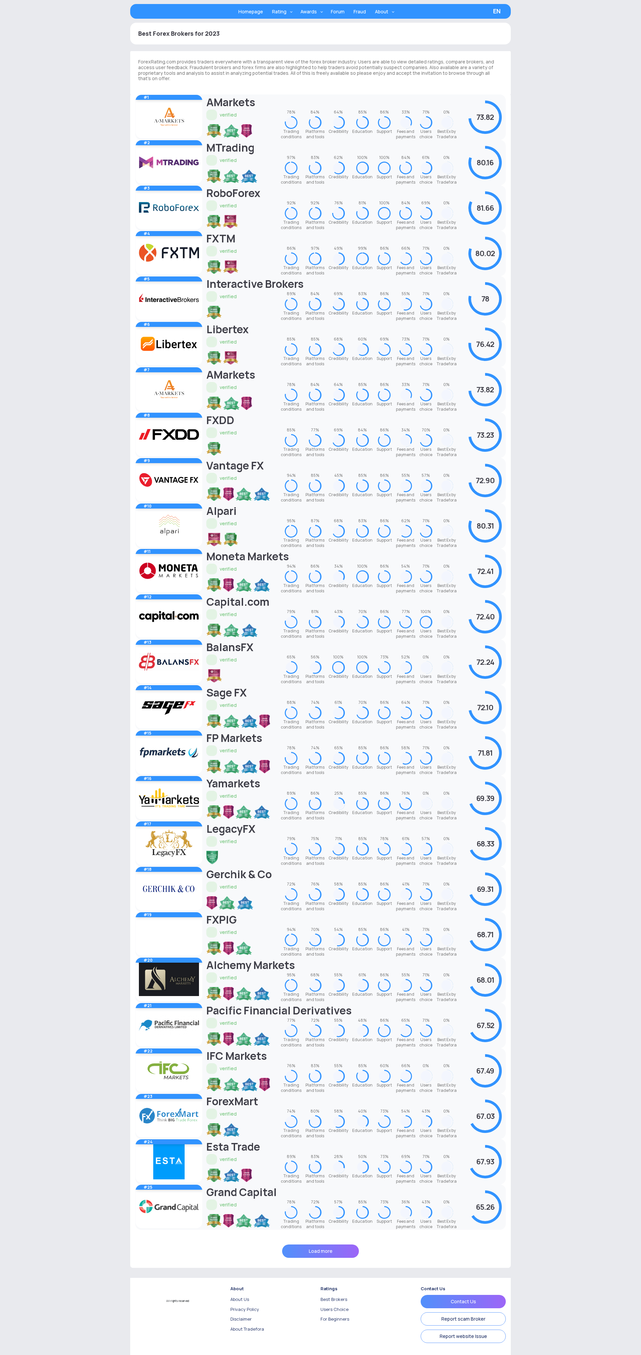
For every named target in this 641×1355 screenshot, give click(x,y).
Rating (279, 11)
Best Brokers (333, 1299)
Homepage (250, 11)
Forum (338, 11)
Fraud (360, 11)
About (381, 11)
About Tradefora (247, 1329)
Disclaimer (241, 1319)
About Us (239, 1299)
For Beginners (334, 1319)
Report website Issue (463, 1336)
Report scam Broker (463, 1319)
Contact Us (463, 1301)
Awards (308, 11)
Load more (321, 1251)
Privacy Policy (244, 1309)
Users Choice (334, 1309)
